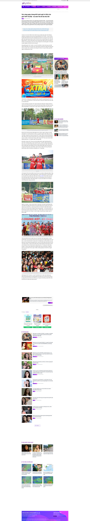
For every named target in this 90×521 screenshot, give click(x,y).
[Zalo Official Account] (63, 0)
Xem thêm (50, 302)
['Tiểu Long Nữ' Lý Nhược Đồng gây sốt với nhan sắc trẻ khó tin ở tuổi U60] (57, 76)
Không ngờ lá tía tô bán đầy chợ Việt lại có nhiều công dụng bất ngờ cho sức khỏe (43, 362)
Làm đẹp (43, 6)
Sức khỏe (48, 6)
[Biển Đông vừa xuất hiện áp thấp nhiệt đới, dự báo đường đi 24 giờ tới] (48, 480)
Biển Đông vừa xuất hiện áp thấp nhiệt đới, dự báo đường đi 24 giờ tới (48, 485)
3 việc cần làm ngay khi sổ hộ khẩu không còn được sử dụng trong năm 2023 (36, 30)
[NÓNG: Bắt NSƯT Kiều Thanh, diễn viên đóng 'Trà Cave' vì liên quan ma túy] (26, 448)
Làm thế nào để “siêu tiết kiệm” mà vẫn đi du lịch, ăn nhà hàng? (37, 473)
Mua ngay (28, 327)
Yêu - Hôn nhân (27, 6)
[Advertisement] (37, 288)
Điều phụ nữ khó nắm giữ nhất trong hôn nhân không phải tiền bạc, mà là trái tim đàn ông (42, 416)
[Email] (67, 0)
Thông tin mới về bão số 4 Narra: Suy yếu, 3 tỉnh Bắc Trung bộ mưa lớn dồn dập (26, 473)
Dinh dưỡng (54, 6)
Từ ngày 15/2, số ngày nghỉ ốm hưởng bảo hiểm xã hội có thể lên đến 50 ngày (36, 28)
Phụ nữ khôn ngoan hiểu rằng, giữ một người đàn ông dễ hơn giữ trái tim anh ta (43, 398)
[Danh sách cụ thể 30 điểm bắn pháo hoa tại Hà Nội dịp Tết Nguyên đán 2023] (25, 300)
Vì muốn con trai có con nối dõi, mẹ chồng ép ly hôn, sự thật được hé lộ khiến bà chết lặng (42, 407)
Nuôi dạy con (60, 6)
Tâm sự (34, 391)
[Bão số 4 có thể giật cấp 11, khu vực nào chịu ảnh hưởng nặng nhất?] (48, 467)
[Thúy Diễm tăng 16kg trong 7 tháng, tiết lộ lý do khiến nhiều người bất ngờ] (65, 86)
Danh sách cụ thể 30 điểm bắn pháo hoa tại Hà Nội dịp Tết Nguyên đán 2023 (40, 298)
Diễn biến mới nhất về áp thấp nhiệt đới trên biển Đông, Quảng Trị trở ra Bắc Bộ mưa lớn (37, 485)
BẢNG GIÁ (55, 516)
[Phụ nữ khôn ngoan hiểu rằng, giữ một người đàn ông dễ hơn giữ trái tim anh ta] (27, 401)
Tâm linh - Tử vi (35, 337)
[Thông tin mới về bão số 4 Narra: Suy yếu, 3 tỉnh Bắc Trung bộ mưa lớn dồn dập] (26, 467)
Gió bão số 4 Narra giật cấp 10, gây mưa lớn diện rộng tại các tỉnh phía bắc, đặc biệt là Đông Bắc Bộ (26, 486)
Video (65, 6)
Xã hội (23, 18)
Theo (47, 305)
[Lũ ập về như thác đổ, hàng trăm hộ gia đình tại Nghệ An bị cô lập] (48, 448)
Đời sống (32, 6)
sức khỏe (41, 175)
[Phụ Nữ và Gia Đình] (27, 3)
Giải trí (38, 6)
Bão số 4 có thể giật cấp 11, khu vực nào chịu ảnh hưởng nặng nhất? (48, 473)
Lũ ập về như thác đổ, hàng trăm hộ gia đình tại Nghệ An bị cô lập (48, 453)
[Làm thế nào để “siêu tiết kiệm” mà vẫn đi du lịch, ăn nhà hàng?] (37, 467)
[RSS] (66, 0)
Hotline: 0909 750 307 (34, 0)
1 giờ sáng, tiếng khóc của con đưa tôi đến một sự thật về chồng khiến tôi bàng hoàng (42, 389)
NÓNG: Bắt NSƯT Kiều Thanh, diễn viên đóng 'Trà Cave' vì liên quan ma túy (26, 453)
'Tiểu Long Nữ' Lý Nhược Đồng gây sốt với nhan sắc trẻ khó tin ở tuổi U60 (57, 82)
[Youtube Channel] (65, 0)
